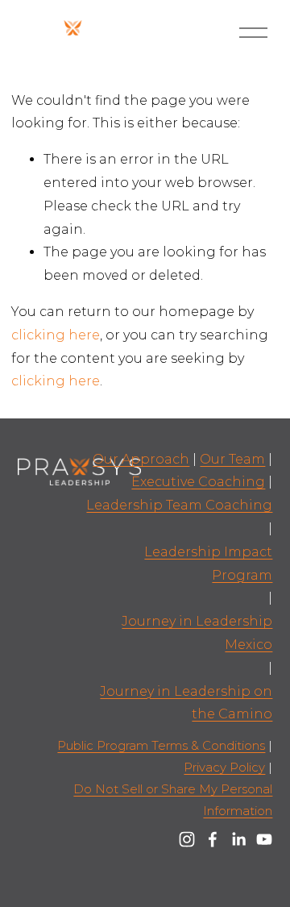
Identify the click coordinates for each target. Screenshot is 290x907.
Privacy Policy (224, 767)
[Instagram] (187, 839)
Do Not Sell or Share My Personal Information (172, 800)
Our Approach (141, 459)
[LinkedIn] (238, 839)
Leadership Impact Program (208, 563)
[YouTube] (264, 839)
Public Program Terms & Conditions (161, 745)
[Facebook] (213, 839)
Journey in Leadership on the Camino (186, 703)
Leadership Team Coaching (179, 505)
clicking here (55, 335)
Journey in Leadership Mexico (197, 633)
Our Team (232, 459)
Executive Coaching (198, 481)
